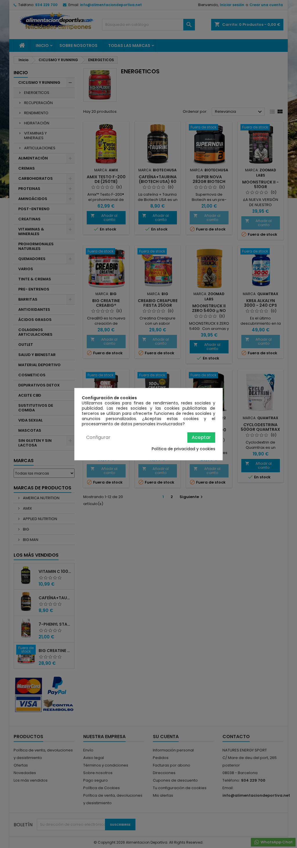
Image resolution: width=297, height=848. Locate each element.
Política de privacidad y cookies (183, 448)
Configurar (98, 437)
